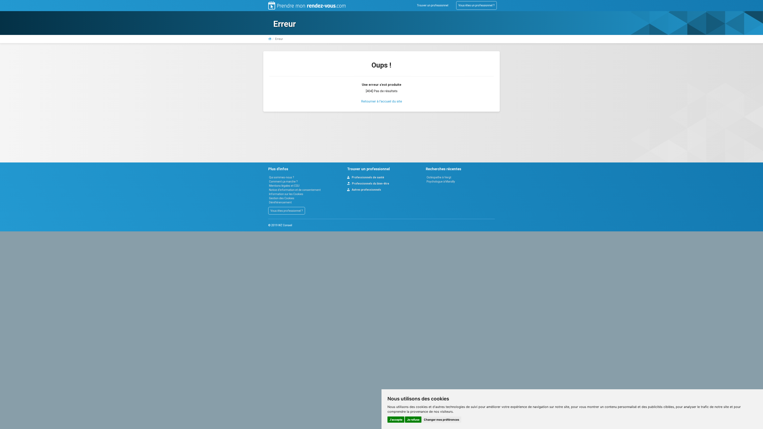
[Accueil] (269, 39)
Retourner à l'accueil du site (381, 101)
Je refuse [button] (413, 419)
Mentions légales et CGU (284, 185)
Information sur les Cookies (286, 194)
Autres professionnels (366, 189)
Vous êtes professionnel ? (286, 210)
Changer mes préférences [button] (441, 419)
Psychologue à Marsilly (441, 181)
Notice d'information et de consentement (295, 189)
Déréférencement (280, 202)
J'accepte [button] (395, 419)
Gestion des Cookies (281, 198)
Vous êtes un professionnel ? (476, 5)
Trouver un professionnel (432, 5)
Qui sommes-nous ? (281, 177)
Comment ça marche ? (283, 181)
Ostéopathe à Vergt (439, 177)
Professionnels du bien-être (370, 183)
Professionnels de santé (367, 177)
